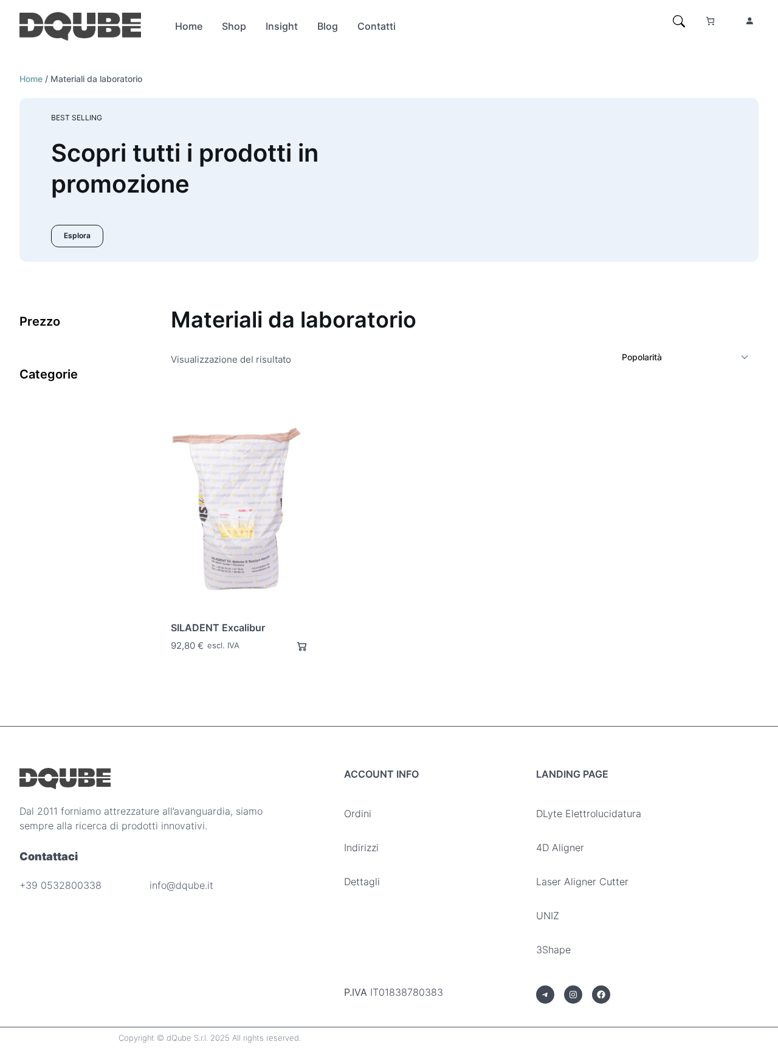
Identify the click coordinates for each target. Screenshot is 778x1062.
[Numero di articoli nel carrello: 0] (710, 21)
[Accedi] (749, 21)
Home (31, 79)
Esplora (77, 235)
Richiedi (296, 646)
